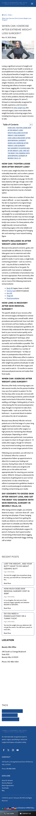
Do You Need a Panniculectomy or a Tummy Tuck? (15, 616)
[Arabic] (2, 808)
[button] (9, 813)
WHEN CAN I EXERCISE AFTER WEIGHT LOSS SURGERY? (18, 144)
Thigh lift (10, 296)
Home (5, 15)
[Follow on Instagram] (13, 750)
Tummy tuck (11, 291)
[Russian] (12, 808)
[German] (10, 808)
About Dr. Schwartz (7, 780)
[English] (7, 808)
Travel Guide (5, 788)
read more (7, 583)
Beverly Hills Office (9, 647)
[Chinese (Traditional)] (5, 808)
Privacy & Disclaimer (19, 808)
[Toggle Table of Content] (30, 124)
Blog (3, 790)
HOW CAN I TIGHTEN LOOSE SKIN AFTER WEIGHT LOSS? (19, 129)
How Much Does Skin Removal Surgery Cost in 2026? (16, 591)
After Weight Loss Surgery (12, 711)
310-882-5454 (12, 662)
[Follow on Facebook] (4, 750)
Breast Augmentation (8, 785)
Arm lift (9, 293)
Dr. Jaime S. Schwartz (10, 719)
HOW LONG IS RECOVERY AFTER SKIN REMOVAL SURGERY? (19, 139)
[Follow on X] (8, 750)
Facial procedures (13, 298)
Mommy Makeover (7, 783)
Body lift (10, 288)
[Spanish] (15, 808)
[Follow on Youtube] (17, 750)
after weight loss (20, 108)
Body (9, 15)
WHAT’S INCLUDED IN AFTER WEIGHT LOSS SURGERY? (18, 134)
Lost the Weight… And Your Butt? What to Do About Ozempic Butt (18, 566)
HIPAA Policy (30, 808)
